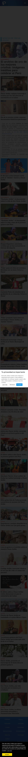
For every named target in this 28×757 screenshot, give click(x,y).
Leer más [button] (9, 750)
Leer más (4, 384)
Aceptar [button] (7, 754)
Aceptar (19, 384)
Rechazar (12, 384)
